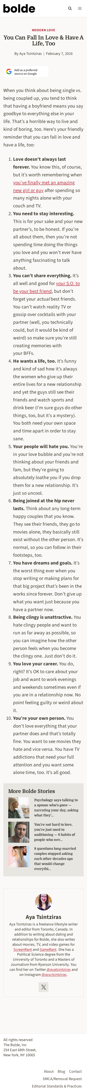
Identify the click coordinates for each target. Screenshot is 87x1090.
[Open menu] (80, 8)
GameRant (48, 949)
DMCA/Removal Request (62, 1079)
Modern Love (43, 30)
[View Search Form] (70, 8)
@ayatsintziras (59, 969)
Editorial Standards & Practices (57, 1086)
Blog (61, 1071)
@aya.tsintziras (54, 974)
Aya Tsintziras (30, 53)
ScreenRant (23, 949)
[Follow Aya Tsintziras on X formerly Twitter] (43, 987)
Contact (75, 1071)
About (49, 1071)
